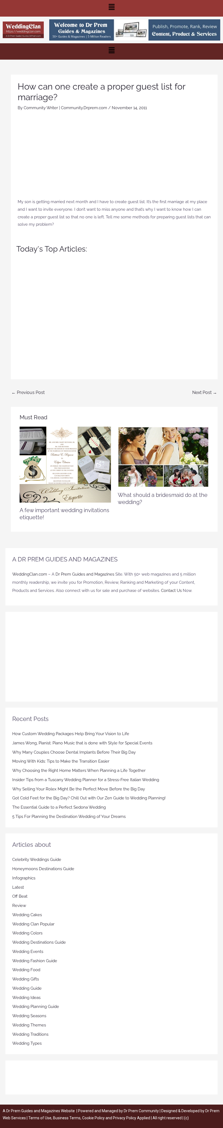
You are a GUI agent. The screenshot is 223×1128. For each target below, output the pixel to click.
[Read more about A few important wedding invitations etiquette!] (65, 464)
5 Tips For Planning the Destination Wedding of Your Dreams (69, 816)
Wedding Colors (27, 933)
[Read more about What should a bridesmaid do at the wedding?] (163, 456)
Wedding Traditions (30, 1034)
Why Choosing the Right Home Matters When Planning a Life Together (78, 770)
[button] (111, 8)
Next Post (204, 392)
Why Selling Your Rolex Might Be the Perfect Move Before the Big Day (78, 789)
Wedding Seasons (29, 1015)
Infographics (23, 878)
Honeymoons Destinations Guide (43, 868)
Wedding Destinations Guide (39, 942)
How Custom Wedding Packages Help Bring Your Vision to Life (70, 733)
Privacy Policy (124, 1118)
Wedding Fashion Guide (34, 960)
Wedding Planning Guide (35, 1006)
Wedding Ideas (26, 997)
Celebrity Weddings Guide (36, 859)
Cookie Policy (94, 1118)
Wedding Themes (29, 1025)
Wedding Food (26, 969)
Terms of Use (39, 1118)
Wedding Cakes (27, 914)
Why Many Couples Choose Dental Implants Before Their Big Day (74, 752)
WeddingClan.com (29, 574)
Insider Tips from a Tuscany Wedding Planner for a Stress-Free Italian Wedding (85, 779)
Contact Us (171, 590)
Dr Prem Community (141, 1111)
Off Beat (19, 896)
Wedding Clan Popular (33, 924)
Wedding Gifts (25, 979)
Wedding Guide (27, 988)
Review (19, 905)
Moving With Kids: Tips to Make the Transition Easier (60, 761)
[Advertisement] (114, 157)
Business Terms (66, 1118)
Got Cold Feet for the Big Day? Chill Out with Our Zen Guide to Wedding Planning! (89, 798)
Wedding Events (27, 951)
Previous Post (28, 392)
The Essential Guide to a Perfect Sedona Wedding (59, 807)
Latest (18, 887)
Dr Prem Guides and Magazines (84, 574)
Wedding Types (27, 1043)
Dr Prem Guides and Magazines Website (40, 1111)
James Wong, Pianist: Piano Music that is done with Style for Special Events (82, 743)
